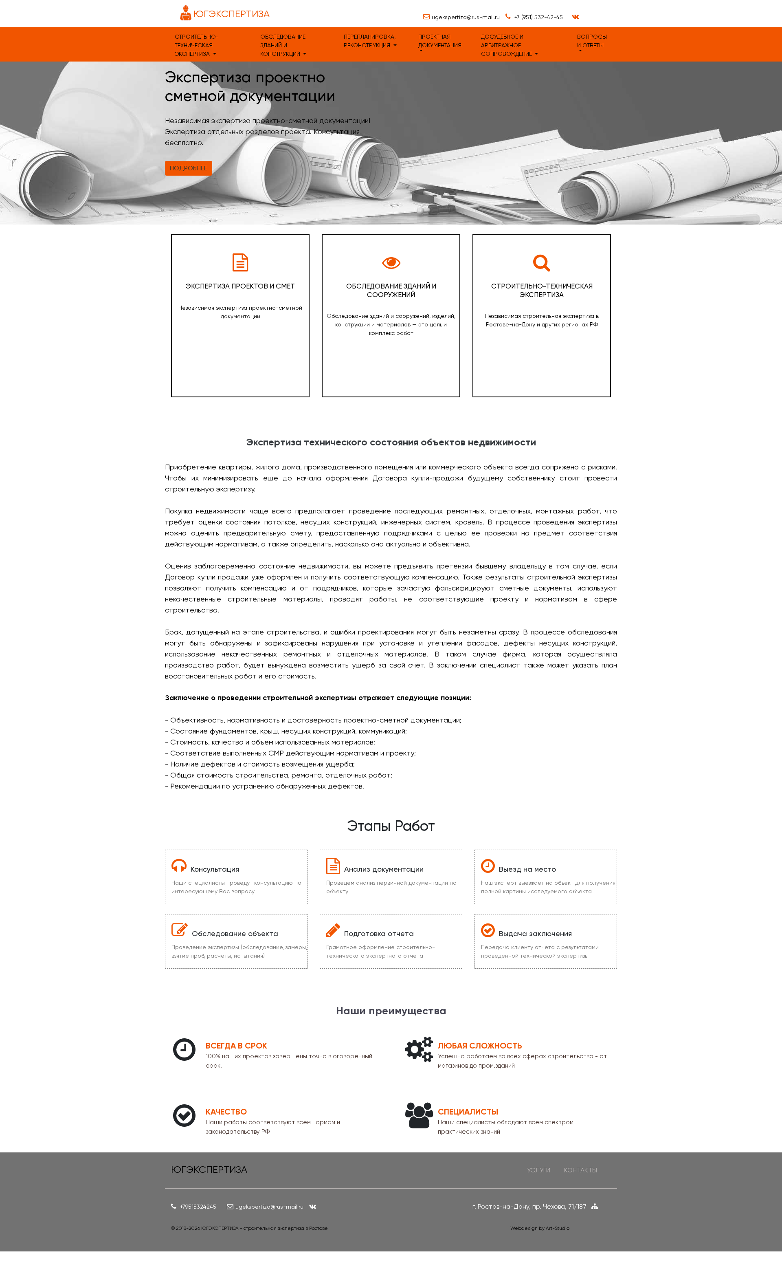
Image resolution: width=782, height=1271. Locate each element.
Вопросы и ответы (592, 40)
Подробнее (188, 168)
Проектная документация (439, 40)
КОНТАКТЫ (580, 1170)
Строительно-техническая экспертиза (197, 45)
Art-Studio (557, 1228)
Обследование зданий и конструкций (282, 45)
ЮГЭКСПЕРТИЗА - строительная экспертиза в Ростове (264, 1228)
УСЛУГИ (538, 1170)
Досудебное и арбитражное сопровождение (507, 45)
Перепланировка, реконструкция (369, 40)
